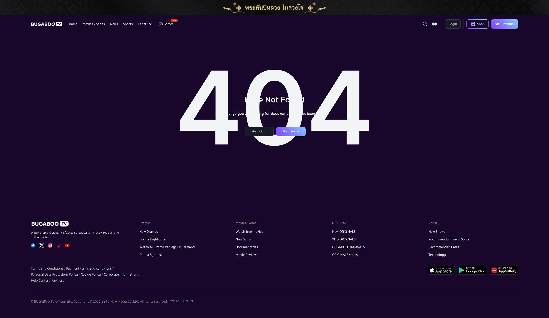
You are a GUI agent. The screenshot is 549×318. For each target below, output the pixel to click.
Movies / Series (94, 24)
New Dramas (148, 231)
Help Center (39, 280)
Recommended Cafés (443, 247)
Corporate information (120, 274)
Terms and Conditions (47, 268)
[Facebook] (33, 245)
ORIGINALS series (345, 254)
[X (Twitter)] (41, 245)
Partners (57, 280)
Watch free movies (249, 231)
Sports (128, 24)
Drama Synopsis (151, 254)
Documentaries (247, 247)
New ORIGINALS (344, 231)
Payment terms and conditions (89, 268)
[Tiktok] (59, 245)
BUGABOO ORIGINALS (348, 247)
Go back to (259, 131)
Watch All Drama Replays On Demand (167, 247)
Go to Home (291, 131)
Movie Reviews (246, 254)
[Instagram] (50, 245)
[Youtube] (67, 245)
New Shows (436, 231)
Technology (437, 254)
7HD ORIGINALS (344, 239)
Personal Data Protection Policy (54, 274)
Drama (72, 24)
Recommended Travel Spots (448, 239)
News (114, 24)
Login (453, 24)
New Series (244, 239)
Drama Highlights (152, 239)
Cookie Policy (91, 274)
